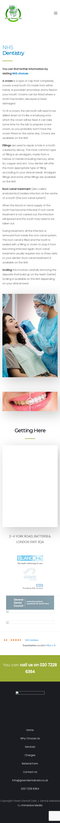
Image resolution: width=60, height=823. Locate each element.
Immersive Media (32, 805)
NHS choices (20, 73)
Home (30, 730)
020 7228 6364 (30, 789)
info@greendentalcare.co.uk (30, 780)
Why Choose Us (30, 738)
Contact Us (30, 772)
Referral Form (30, 763)
